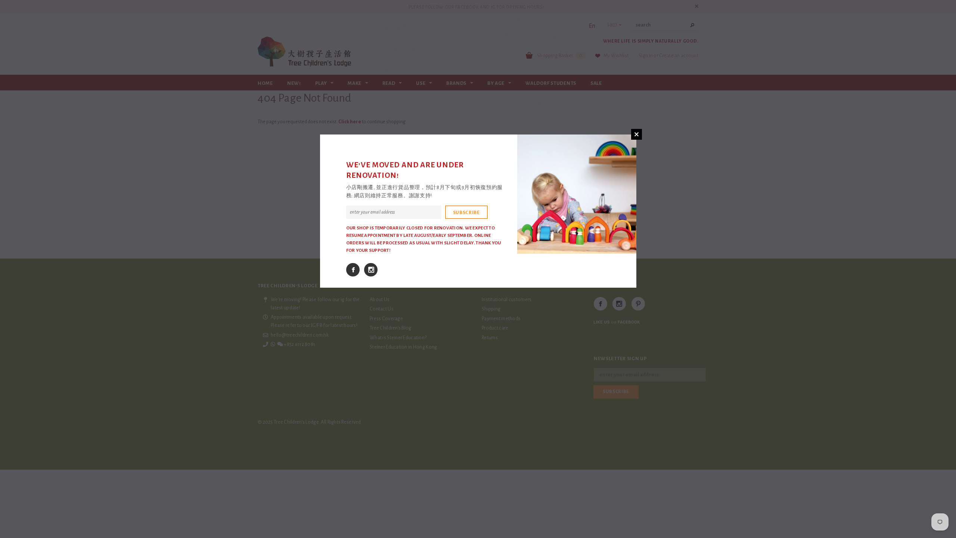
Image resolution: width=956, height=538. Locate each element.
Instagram (371, 269)
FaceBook (353, 269)
